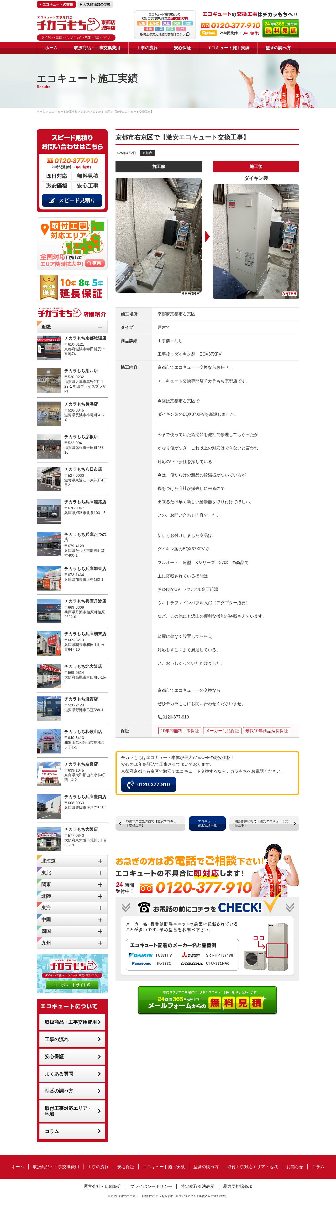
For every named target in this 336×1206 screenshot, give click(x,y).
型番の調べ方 (278, 47)
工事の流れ (147, 47)
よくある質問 (59, 1073)
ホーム (51, 47)
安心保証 (182, 47)
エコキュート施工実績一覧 (207, 823)
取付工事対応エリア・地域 (68, 1111)
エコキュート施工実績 (228, 47)
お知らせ (294, 1166)
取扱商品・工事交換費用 (97, 47)
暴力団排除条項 (238, 1186)
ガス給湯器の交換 (97, 4)
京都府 (147, 153)
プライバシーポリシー (151, 1186)
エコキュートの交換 (58, 4)
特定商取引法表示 (197, 1186)
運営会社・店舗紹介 (103, 1186)
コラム (52, 1131)
